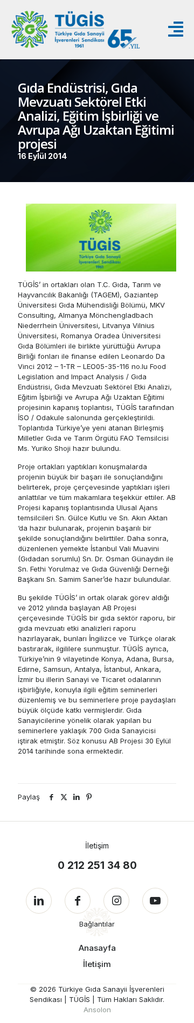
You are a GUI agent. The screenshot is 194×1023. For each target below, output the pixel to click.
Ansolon (97, 1009)
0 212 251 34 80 (97, 865)
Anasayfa (97, 948)
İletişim (97, 964)
